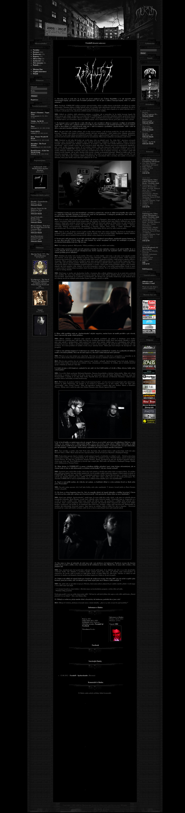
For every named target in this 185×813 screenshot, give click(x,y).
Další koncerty (147, 269)
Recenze (36, 52)
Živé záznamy (38, 63)
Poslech (35, 65)
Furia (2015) (35, 131)
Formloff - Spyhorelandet (78, 675)
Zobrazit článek (36, 205)
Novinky (36, 50)
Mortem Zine (38, 69)
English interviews (40, 72)
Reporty (36, 56)
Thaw (33, 126)
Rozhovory (37, 54)
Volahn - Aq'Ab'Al (37, 121)
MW (116, 624)
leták (143, 262)
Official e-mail (147, 281)
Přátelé (35, 74)
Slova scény (37, 59)
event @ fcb (146, 173)
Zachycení (36, 61)
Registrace (34, 100)
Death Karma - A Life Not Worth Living (40, 151)
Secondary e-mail (148, 283)
